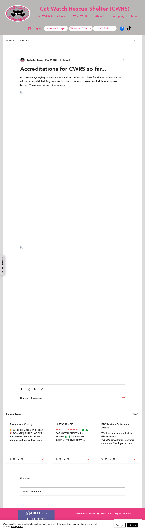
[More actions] (123, 60)
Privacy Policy (17, 526)
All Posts (10, 40)
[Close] (141, 525)
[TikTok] (129, 28)
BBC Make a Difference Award (115, 426)
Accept (133, 525)
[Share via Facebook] (21, 389)
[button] (81, 16)
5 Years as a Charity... (22, 424)
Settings (119, 525)
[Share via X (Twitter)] (28, 389)
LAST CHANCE (64, 424)
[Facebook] (122, 28)
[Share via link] (42, 389)
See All (136, 414)
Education (24, 40)
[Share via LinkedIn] (35, 389)
